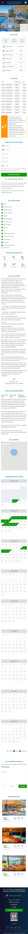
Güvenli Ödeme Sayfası (14, 910)
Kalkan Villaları (9, 813)
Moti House (9, 868)
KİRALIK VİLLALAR (14, 902)
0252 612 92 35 (15, 896)
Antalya (16, 813)
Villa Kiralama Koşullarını (6, 170)
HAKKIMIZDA (14, 904)
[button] (27, 6)
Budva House (10, 840)
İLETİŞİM (14, 907)
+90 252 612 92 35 (15, 179)
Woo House (9, 812)
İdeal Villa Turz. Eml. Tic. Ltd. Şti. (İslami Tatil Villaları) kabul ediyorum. (13, 169)
